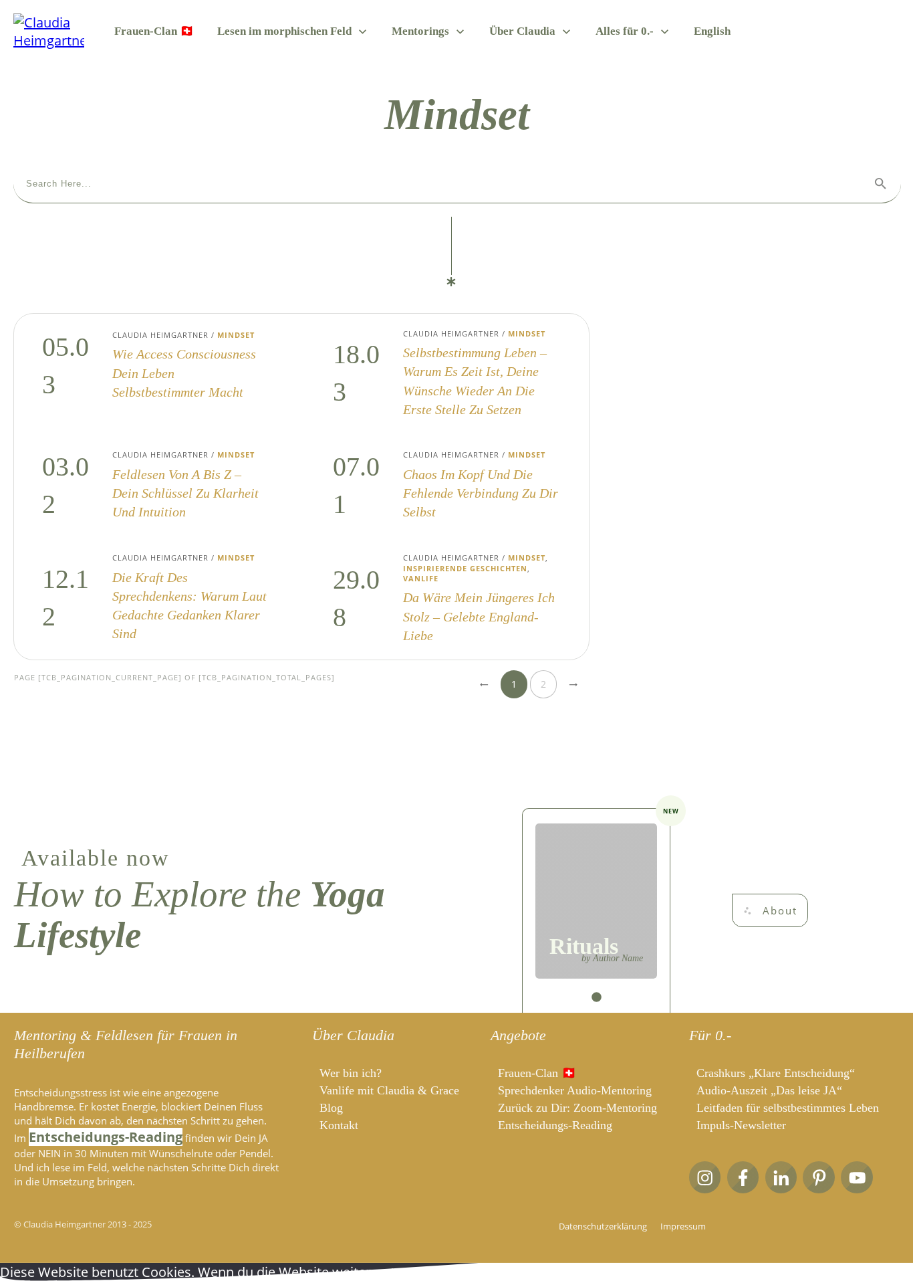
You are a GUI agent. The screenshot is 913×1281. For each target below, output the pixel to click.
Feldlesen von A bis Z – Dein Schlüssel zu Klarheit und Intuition (156, 485)
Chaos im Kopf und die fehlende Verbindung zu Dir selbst (446, 485)
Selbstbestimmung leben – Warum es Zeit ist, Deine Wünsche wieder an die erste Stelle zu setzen (446, 374)
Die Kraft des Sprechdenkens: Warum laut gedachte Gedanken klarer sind (156, 598)
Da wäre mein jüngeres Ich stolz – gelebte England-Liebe (446, 598)
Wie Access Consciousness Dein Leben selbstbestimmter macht (156, 374)
